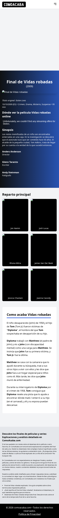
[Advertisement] (29, 39)
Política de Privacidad (30, 514)
